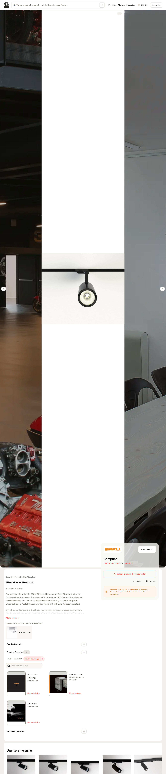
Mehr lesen (11, 617)
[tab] (9, 658)
